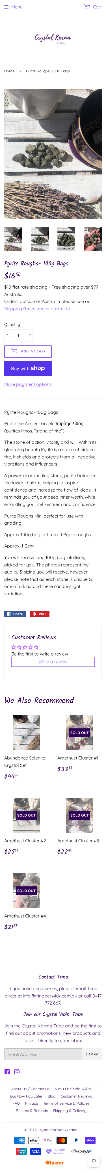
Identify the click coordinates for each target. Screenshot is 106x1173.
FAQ (16, 1103)
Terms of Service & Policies (66, 1103)
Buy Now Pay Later (26, 1096)
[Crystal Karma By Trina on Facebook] (7, 1072)
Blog (51, 1096)
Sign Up (92, 1054)
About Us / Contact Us (30, 1089)
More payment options (28, 384)
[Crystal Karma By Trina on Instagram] (17, 1072)
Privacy (31, 1103)
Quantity (12, 324)
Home (9, 71)
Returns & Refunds (32, 1110)
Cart (97, 7)
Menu (17, 7)
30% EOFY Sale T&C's (73, 1089)
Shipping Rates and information (37, 308)
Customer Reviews (76, 1096)
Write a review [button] (53, 662)
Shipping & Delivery (69, 1110)
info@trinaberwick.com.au (50, 996)
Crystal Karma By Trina (57, 1129)
